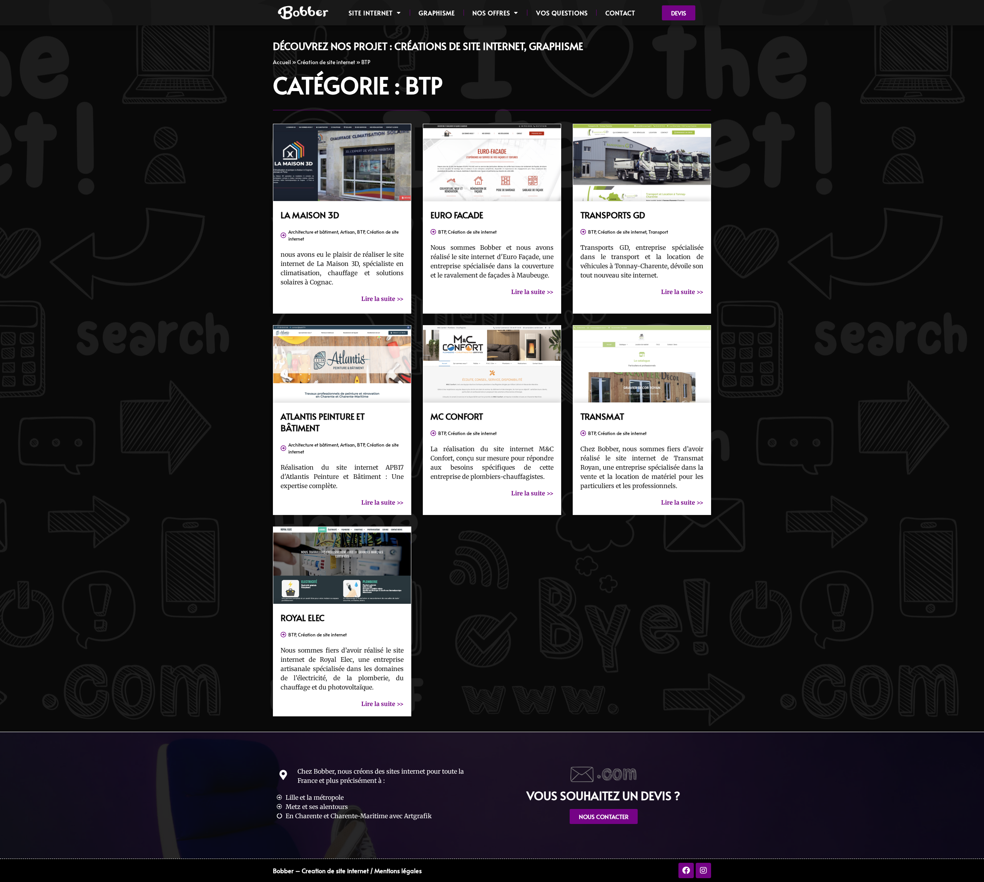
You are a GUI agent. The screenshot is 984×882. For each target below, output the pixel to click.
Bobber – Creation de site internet (321, 870)
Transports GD (612, 215)
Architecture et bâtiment (313, 232)
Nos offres (491, 12)
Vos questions (562, 12)
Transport (658, 232)
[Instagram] (703, 870)
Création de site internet (326, 62)
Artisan (347, 232)
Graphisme (437, 12)
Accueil (282, 62)
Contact (620, 12)
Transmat (602, 416)
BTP (360, 232)
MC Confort (456, 416)
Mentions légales (398, 870)
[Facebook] (686, 870)
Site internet (371, 12)
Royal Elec (302, 617)
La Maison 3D (310, 215)
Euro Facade (456, 215)
